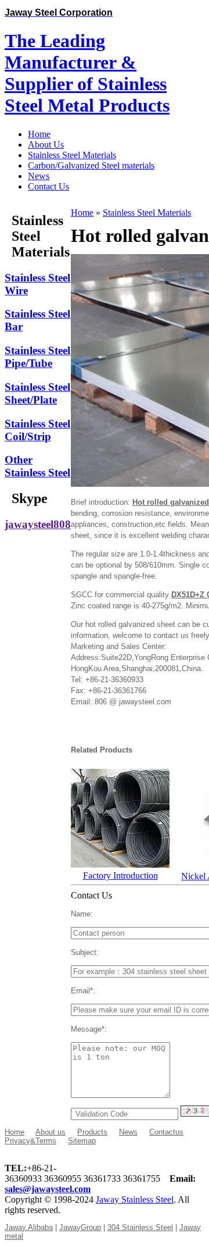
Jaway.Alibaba (29, 1227)
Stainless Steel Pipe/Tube (37, 356)
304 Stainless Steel (140, 1227)
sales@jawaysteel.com (48, 1189)
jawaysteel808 (38, 524)
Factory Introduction (120, 875)
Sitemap (82, 1140)
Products (92, 1132)
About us (50, 1132)
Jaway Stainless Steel (135, 1199)
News (128, 1132)
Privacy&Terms (30, 1140)
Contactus (166, 1132)
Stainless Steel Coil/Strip (37, 430)
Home (82, 212)
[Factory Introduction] (120, 864)
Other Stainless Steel (37, 466)
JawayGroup (80, 1227)
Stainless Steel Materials (147, 212)
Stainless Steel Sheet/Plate (37, 393)
